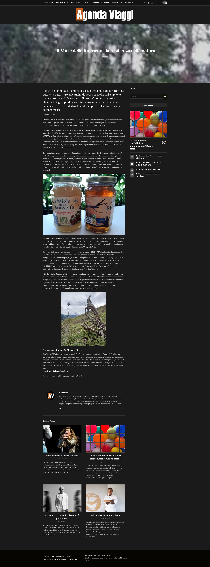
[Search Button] (158, 2)
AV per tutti (48, 3)
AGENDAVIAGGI (49, 557)
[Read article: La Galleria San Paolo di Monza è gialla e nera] (62, 498)
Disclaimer (73, 559)
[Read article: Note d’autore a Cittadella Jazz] (62, 439)
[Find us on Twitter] (152, 2)
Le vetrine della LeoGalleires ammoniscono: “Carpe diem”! (141, 144)
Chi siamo (129, 3)
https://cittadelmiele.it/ (58, 371)
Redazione (64, 392)
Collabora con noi (63, 557)
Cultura (87, 3)
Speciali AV (117, 3)
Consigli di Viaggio (101, 3)
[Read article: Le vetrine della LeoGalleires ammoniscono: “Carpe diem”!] (105, 439)
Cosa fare (75, 3)
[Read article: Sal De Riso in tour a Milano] (105, 498)
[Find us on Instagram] (148, 2)
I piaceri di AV (62, 3)
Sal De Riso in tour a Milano (105, 515)
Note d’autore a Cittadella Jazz (62, 455)
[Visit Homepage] (105, 14)
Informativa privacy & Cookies (55, 559)
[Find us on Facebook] (144, 2)
